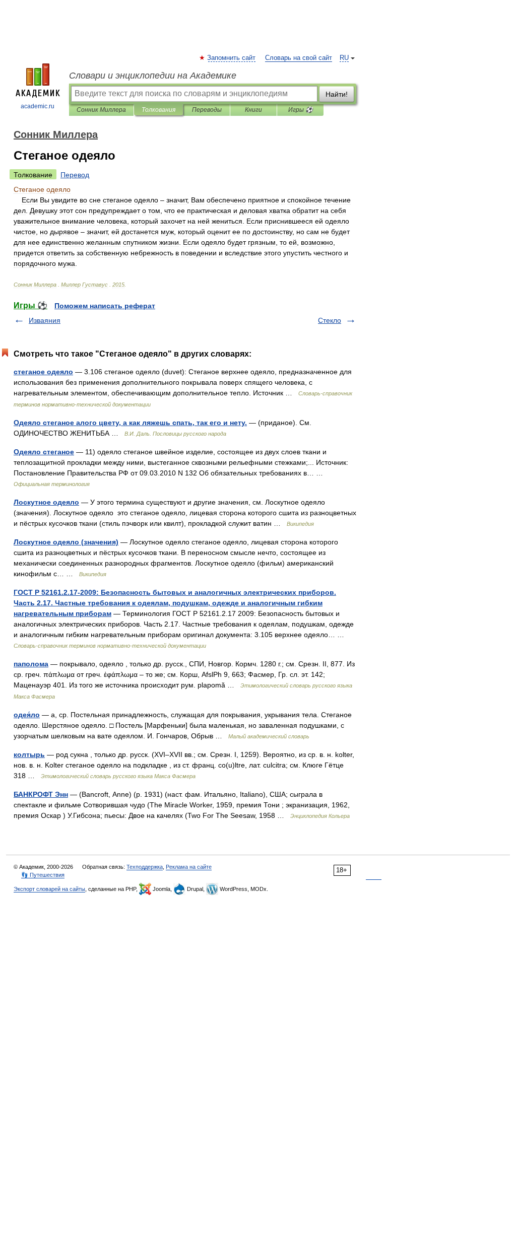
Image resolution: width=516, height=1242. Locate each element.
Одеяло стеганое (44, 452)
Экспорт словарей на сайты (49, 889)
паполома (31, 664)
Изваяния (44, 320)
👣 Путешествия (42, 875)
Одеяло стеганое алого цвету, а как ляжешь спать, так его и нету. (130, 423)
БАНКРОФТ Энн (41, 794)
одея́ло (27, 715)
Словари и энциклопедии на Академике (152, 76)
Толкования (158, 109)
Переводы (207, 109)
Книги (253, 109)
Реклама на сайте (189, 867)
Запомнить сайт (231, 57)
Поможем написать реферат (104, 306)
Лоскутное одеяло (46, 502)
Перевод (74, 175)
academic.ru (37, 106)
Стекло (329, 320)
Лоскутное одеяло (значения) (66, 542)
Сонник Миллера (101, 109)
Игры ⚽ (300, 109)
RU (344, 57)
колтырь (29, 754)
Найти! (337, 94)
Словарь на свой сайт (298, 57)
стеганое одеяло (43, 372)
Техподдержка (144, 867)
